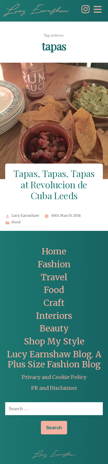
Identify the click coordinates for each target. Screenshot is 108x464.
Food (16, 222)
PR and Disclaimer (54, 388)
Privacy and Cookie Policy (54, 377)
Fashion (54, 264)
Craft (54, 303)
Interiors (54, 315)
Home (54, 251)
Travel (54, 277)
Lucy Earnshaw (25, 215)
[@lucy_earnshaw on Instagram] (84, 11)
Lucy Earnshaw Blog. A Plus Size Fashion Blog (54, 359)
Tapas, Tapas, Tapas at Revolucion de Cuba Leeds (54, 185)
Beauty (54, 328)
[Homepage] (36, 10)
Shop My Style (54, 341)
